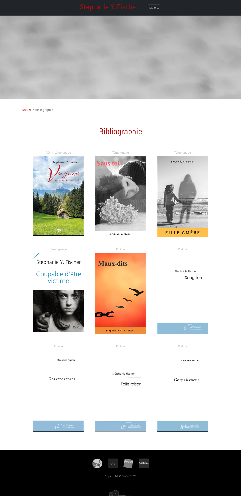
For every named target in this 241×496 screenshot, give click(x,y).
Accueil (26, 110)
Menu (152, 7)
